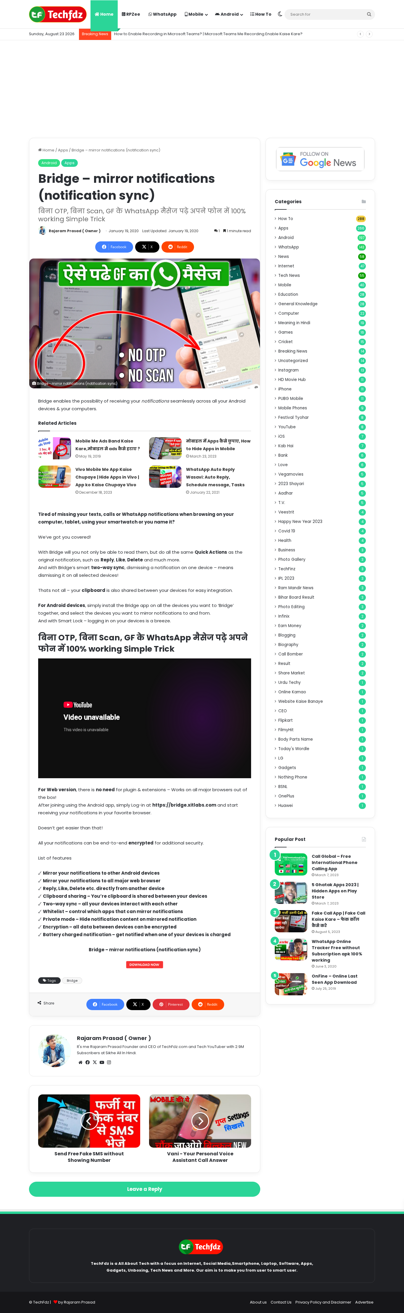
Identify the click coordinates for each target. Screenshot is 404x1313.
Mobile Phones (292, 408)
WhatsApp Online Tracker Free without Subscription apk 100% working (337, 951)
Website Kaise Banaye (300, 701)
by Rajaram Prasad (76, 1302)
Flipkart (285, 720)
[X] (94, 1062)
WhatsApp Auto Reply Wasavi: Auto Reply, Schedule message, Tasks (215, 477)
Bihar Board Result (296, 597)
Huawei (285, 805)
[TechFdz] (58, 14)
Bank (283, 455)
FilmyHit (286, 730)
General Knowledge (298, 304)
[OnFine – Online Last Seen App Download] (291, 984)
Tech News (289, 275)
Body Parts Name (295, 739)
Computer (288, 313)
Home (106, 14)
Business (286, 550)
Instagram (288, 370)
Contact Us (281, 1302)
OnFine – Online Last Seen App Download (335, 979)
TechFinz (286, 569)
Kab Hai (285, 446)
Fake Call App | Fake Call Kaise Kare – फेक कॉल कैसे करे (338, 919)
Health (284, 540)
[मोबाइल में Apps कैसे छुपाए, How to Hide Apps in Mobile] (165, 448)
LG (280, 758)
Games (285, 332)
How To (263, 14)
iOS (281, 436)
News (283, 256)
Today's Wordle (293, 749)
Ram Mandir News (295, 588)
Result (284, 663)
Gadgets (287, 768)
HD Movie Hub (292, 379)
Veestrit (286, 512)
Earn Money (289, 626)
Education (288, 294)
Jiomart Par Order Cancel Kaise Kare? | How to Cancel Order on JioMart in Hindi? (191, 34)
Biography (288, 644)
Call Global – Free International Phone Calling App (335, 862)
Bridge (72, 980)
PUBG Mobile (290, 398)
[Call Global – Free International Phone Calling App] (291, 864)
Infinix (284, 616)
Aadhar (285, 493)
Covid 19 (286, 531)
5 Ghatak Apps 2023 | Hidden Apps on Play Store (335, 891)
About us (258, 1302)
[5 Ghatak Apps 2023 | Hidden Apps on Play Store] (291, 893)
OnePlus (286, 796)
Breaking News (292, 351)
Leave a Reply (144, 1189)
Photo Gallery (292, 559)
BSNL (282, 786)
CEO (282, 711)
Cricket (285, 342)
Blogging (286, 635)
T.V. (281, 503)
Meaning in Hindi (294, 323)
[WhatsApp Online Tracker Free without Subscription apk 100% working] (291, 950)
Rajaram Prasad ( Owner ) (75, 230)
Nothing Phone (292, 777)
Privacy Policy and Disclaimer (323, 1302)
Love (283, 465)
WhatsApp (164, 14)
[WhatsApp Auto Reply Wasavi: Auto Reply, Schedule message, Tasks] (165, 477)
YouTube (287, 427)
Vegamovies (290, 474)
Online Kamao (292, 692)
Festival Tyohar (293, 417)
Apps (63, 150)
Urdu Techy (289, 682)
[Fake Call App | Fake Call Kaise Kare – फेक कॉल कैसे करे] (291, 921)
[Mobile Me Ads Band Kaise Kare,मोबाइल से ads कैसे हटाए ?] (54, 448)
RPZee (132, 14)
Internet (286, 266)
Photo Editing (291, 607)
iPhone (285, 389)
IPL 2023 (286, 578)
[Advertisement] (202, 87)
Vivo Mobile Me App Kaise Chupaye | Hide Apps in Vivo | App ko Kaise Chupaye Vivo (107, 477)
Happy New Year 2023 (300, 521)
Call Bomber (290, 654)
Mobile (195, 14)
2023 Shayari (291, 484)
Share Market (291, 673)
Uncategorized (293, 361)
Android (229, 14)
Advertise (364, 1302)
